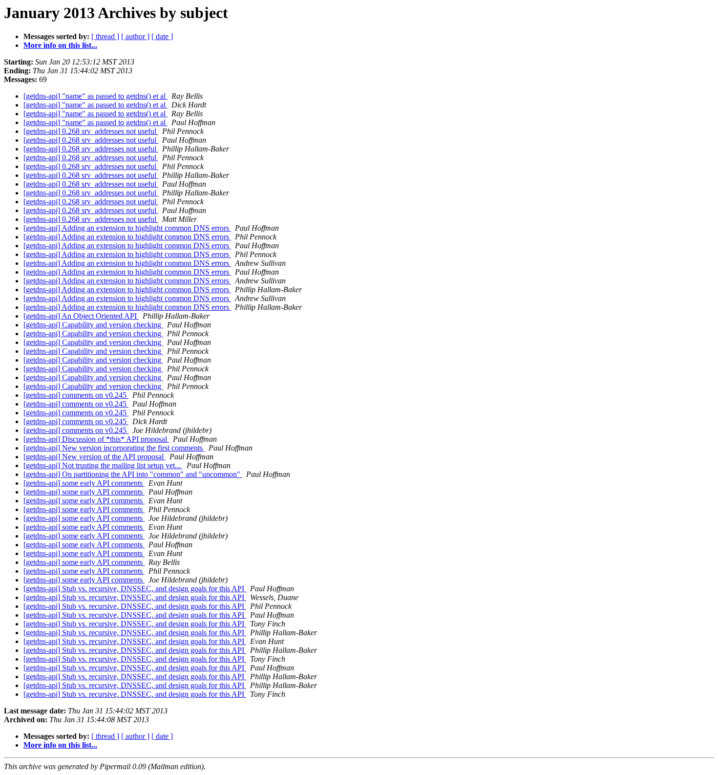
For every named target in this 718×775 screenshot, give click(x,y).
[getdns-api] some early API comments (84, 483)
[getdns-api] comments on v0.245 (75, 395)
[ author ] (135, 36)
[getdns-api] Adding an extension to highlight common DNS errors (127, 228)
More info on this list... (60, 45)
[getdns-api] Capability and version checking (93, 325)
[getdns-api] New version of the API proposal (94, 456)
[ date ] (162, 36)
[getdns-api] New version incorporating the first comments (114, 448)
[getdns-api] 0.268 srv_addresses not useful (90, 131)
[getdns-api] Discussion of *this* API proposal (96, 439)
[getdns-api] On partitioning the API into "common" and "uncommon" (132, 474)
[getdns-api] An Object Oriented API (81, 316)
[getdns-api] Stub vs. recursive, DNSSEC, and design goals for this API (134, 588)
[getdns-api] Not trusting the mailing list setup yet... (103, 465)
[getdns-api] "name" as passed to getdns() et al (95, 96)
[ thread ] (105, 36)
